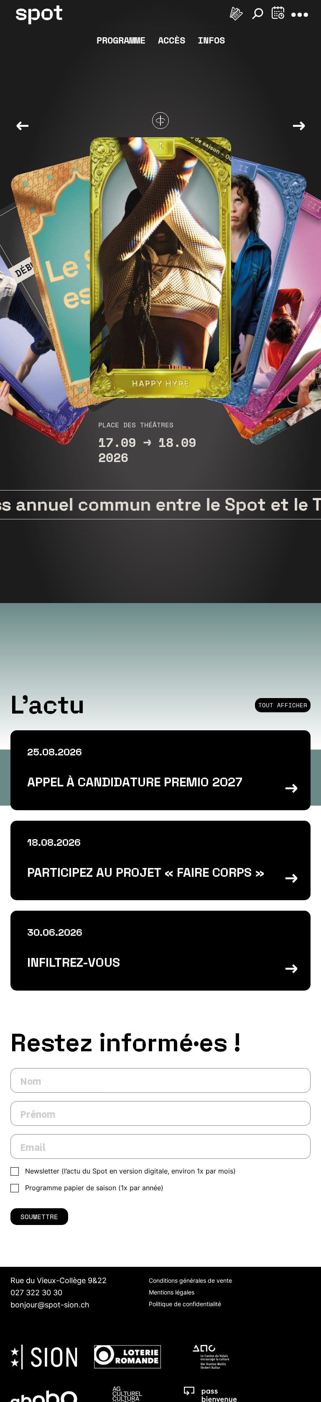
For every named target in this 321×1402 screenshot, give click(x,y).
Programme (121, 40)
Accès (171, 40)
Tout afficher (282, 705)
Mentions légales (171, 1292)
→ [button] (298, 125)
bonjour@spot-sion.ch (49, 1304)
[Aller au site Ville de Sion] (43, 1356)
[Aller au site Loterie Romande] (127, 1356)
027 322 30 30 (36, 1292)
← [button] (22, 125)
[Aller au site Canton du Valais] (211, 1356)
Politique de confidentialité (185, 1303)
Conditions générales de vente (190, 1280)
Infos (211, 40)
